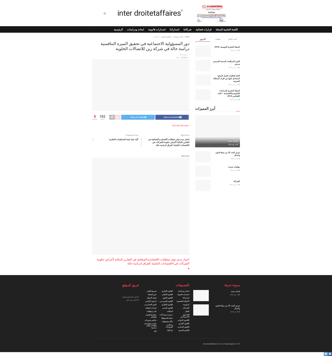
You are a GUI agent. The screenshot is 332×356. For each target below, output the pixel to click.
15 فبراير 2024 (234, 185)
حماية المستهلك (167, 318)
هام (155, 331)
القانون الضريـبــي (166, 301)
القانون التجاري (166, 37)
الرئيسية (118, 29)
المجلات (170, 311)
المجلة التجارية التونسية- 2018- (227, 47)
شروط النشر (152, 291)
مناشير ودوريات (151, 320)
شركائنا (188, 29)
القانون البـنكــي (183, 327)
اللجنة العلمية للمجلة (227, 29)
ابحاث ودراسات (135, 29)
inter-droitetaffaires (210, 344)
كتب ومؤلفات (151, 311)
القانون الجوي (168, 298)
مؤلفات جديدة (234, 167)
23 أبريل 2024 (234, 170)
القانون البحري (184, 330)
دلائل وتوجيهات (167, 321)
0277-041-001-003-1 (180, 126)
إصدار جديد (233, 141)
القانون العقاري (167, 304)
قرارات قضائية (204, 29)
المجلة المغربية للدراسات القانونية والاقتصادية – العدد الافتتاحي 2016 (228, 93)
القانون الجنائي (167, 294)
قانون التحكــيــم (150, 304)
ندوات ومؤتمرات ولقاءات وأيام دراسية (150, 325)
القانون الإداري (184, 323)
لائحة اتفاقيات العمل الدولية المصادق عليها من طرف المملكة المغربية (226, 78)
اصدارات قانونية (157, 29)
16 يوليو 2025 (232, 144)
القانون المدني (167, 308)
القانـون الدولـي (183, 320)
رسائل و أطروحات (169, 326)
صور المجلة (152, 294)
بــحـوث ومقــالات (166, 315)
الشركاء (237, 181)
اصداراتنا (174, 29)
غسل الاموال (152, 298)
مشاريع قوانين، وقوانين (151, 316)
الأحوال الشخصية (183, 301)
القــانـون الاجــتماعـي (184, 316)
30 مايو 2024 (235, 159)
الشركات (156, 37)
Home (187, 37)
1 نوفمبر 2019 (183, 55)
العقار (187, 311)
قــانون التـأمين (151, 301)
